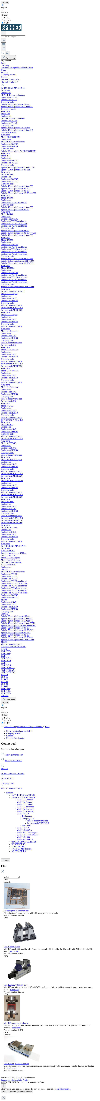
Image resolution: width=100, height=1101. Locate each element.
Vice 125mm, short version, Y (16, 1023)
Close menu (10, 58)
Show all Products (9, 82)
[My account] (7, 53)
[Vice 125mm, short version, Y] (12, 1021)
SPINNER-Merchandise (21, 849)
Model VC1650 (23, 837)
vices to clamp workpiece (11, 788)
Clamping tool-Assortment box (16, 911)
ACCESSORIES (18, 851)
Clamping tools (7, 783)
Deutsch (4, 12)
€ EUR (7, 23)
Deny (4, 1091)
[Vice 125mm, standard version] (22, 1061)
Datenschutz (16, 1080)
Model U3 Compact (25, 800)
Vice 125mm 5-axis (12, 947)
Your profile (15, 68)
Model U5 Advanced (25, 811)
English (4, 7)
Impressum (5, 1080)
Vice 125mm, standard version (16, 1063)
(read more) (13, 951)
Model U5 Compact (25, 804)
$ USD (7, 18)
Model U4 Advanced (25, 809)
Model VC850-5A (24, 830)
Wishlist (29, 68)
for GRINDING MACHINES (23, 842)
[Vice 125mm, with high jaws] (20, 982)
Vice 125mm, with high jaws (15, 985)
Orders (23, 68)
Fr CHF (7, 20)
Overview (5, 68)
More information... (63, 1089)
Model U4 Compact (25, 802)
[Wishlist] (3, 54)
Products (4, 768)
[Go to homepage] (11, 30)
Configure (12, 1091)
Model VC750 (7, 778)
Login (3, 63)
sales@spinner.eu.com (14, 755)
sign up (6, 65)
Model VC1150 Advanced (27, 835)
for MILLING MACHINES (12, 773)
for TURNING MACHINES (23, 795)
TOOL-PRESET (18, 846)
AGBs (25, 1080)
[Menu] (3, 33)
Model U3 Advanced (25, 807)
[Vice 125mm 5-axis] (23, 944)
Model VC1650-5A (25, 839)
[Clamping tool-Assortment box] (17, 908)
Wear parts (26, 825)
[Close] (3, 1098)
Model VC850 (23, 828)
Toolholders (27, 816)
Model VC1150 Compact (27, 832)
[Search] (3, 40)
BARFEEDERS (18, 844)
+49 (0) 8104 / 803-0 (13, 760)
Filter (7, 861)
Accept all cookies (25, 1091)
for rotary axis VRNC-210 (38, 823)
